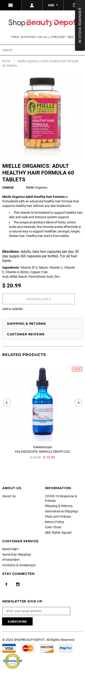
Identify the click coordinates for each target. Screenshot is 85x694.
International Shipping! (61, 511)
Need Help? (10, 549)
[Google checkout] (12, 660)
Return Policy (54, 522)
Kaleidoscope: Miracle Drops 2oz (42, 451)
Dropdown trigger (32, 5)
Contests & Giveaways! (19, 565)
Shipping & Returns (26, 324)
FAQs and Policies (58, 516)
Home (6, 61)
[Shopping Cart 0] (74, 5)
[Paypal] (66, 648)
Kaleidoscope (42, 447)
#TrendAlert (10, 559)
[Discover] (47, 648)
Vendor (8, 187)
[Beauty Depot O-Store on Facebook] (6, 584)
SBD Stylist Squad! (58, 532)
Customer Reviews (26, 334)
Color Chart (53, 527)
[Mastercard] (28, 648)
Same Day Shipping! (16, 554)
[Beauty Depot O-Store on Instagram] (18, 584)
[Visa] (9, 648)
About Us (9, 496)
